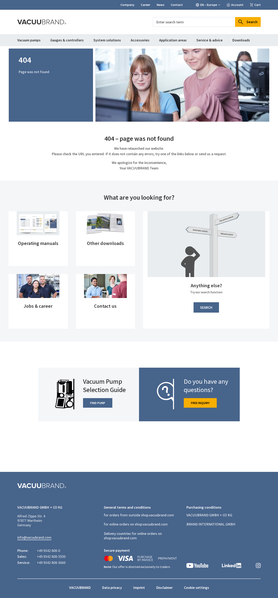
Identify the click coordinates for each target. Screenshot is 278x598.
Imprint (139, 587)
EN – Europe (208, 5)
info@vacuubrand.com (34, 537)
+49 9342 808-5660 (51, 562)
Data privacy (112, 587)
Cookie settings (196, 587)
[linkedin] (232, 566)
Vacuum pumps (28, 40)
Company (127, 5)
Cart (257, 5)
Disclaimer (164, 587)
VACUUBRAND (80, 587)
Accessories (140, 40)
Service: (23, 562)
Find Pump (97, 403)
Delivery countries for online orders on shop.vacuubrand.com (133, 535)
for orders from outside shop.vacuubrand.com (139, 515)
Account (237, 5)
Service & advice (209, 40)
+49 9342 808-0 (48, 550)
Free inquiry (200, 403)
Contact (177, 5)
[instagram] (258, 566)
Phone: (22, 550)
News (160, 5)
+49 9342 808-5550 (51, 556)
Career (145, 5)
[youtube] (197, 566)
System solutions (107, 40)
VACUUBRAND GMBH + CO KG (209, 515)
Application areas (173, 40)
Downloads (241, 40)
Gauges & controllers (67, 40)
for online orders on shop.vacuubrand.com (136, 524)
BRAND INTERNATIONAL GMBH (210, 524)
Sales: (22, 556)
